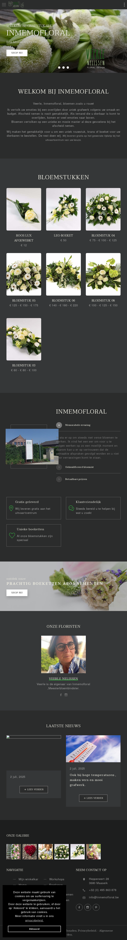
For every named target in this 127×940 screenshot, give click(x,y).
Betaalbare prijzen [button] (76, 479)
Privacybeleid (87, 930)
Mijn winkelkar (28, 879)
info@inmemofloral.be (104, 897)
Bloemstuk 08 (103, 300)
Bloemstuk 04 (103, 235)
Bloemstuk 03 (23, 365)
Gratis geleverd (27, 502)
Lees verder (35, 789)
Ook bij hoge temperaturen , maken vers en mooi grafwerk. (93, 780)
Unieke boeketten (30, 529)
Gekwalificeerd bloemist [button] (79, 467)
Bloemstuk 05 (23, 300)
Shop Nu (17, 593)
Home (22, 885)
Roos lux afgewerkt (23, 238)
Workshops (56, 879)
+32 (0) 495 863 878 (102, 890)
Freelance (56, 885)
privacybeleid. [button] (34, 920)
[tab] (88, 425)
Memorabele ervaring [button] (77, 425)
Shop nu (17, 53)
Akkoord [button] (34, 929)
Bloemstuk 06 (63, 300)
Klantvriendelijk (88, 502)
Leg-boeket (63, 235)
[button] (59, 67)
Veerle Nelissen (63, 678)
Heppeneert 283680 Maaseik (99, 881)
